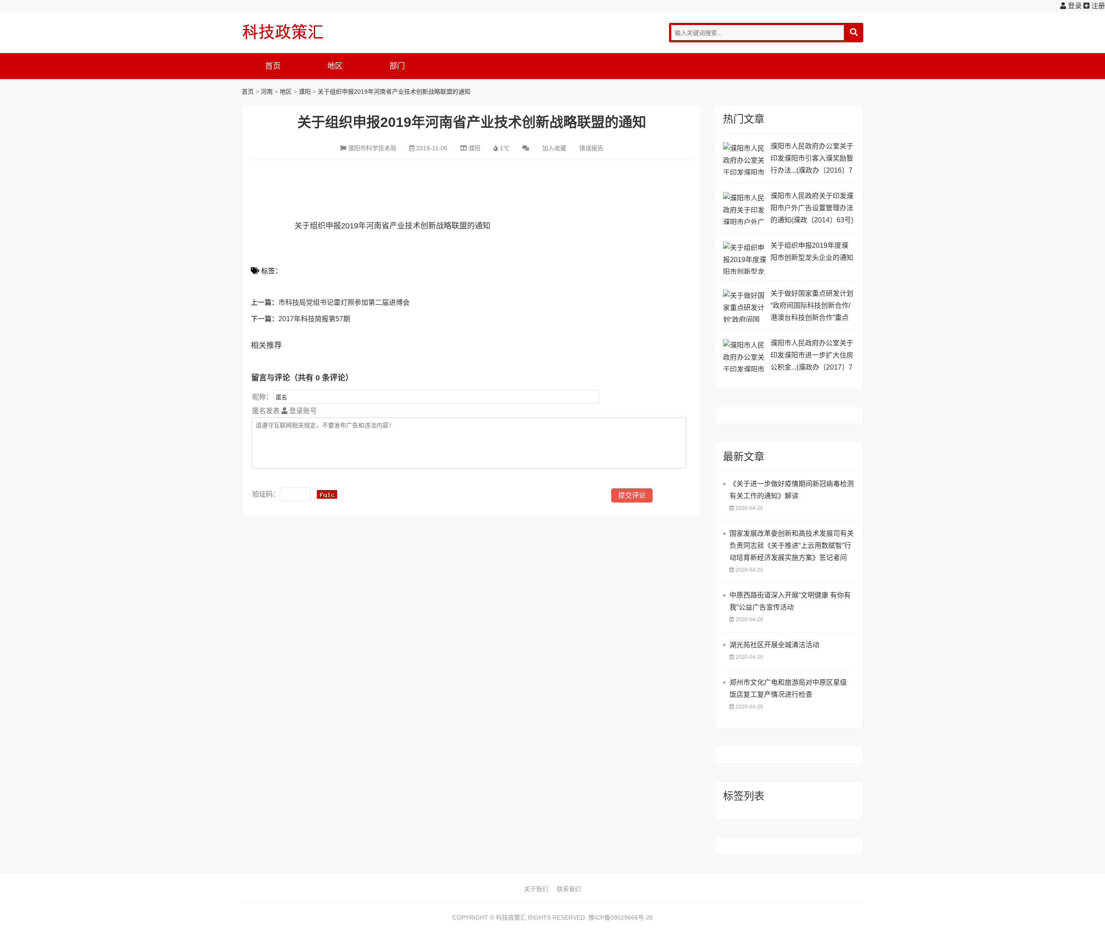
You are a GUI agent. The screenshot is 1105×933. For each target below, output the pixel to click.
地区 (335, 66)
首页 (273, 66)
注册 (1097, 5)
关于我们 (536, 889)
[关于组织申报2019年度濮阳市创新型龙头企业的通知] (744, 258)
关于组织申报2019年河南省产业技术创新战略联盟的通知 (394, 91)
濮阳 (305, 91)
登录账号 (302, 410)
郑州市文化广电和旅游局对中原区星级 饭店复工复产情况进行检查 (788, 688)
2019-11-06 (432, 148)
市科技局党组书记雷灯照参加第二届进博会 (344, 302)
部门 (397, 66)
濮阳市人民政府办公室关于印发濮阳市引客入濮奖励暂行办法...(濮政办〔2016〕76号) (811, 159)
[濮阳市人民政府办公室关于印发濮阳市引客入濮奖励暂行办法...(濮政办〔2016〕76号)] (744, 158)
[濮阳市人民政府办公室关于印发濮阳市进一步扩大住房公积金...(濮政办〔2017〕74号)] (744, 355)
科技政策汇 (283, 31)
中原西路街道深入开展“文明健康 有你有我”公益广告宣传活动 (790, 601)
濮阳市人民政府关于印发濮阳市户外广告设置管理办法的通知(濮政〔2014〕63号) (811, 208)
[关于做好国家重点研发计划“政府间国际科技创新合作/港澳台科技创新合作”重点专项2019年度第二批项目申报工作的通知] (744, 306)
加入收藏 (554, 148)
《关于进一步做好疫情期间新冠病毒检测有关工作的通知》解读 (791, 490)
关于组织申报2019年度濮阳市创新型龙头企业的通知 (811, 251)
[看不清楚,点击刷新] (327, 494)
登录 (1074, 5)
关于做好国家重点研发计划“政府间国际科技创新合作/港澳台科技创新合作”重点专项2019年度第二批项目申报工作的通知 (811, 307)
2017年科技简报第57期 (314, 319)
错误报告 (591, 148)
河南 (267, 91)
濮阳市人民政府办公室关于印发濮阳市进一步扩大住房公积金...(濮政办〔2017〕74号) (811, 356)
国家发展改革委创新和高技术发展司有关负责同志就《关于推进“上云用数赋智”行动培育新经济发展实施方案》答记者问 (791, 545)
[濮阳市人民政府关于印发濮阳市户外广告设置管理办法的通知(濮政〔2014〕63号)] (744, 208)
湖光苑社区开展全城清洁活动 (774, 644)
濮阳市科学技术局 (372, 148)
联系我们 (569, 889)
